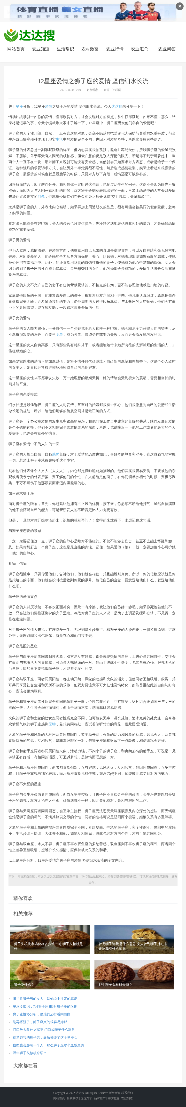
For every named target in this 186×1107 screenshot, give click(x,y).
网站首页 (16, 49)
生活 (59, 139)
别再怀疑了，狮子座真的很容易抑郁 (40, 1022)
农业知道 (40, 49)
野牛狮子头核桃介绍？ (30, 1053)
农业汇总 (139, 49)
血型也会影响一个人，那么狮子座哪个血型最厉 (48, 1045)
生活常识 (65, 49)
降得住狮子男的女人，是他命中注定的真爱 (45, 999)
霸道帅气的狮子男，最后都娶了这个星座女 (45, 1037)
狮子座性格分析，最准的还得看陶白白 (41, 1014)
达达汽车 (86, 1098)
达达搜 (116, 106)
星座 (19, 106)
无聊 (52, 724)
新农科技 (72, 1098)
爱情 (48, 106)
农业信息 (29, 35)
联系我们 (127, 1093)
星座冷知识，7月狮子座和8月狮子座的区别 (45, 1006)
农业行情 (115, 49)
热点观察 (92, 90)
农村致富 (90, 49)
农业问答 (167, 49)
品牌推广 (100, 1098)
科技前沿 (113, 1098)
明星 (59, 335)
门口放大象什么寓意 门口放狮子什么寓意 (44, 1030)
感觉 (55, 454)
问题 (41, 197)
